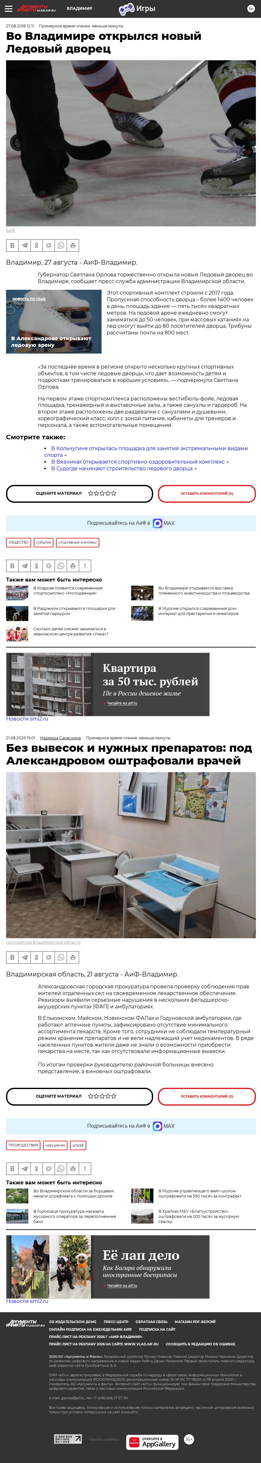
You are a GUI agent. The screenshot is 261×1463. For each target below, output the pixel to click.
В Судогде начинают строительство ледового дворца (122, 468)
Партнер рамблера (104, 1439)
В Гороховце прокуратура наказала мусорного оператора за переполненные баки (74, 1216)
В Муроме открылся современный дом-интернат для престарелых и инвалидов (198, 611)
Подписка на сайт (157, 1330)
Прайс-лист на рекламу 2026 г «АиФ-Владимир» (96, 1337)
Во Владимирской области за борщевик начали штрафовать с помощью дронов (73, 1193)
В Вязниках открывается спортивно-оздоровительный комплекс (138, 462)
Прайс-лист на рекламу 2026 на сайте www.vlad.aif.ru (104, 1344)
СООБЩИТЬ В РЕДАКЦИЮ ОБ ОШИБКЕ (200, 1344)
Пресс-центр (116, 1322)
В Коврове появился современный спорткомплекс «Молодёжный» (67, 591)
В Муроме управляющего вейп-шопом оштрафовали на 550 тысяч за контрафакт (200, 1193)
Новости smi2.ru (27, 719)
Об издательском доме (72, 1322)
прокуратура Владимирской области (43, 942)
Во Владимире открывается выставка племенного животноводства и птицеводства (204, 591)
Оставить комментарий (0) (207, 494)
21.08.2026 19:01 (20, 737)
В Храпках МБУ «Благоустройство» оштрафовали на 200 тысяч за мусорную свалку (199, 1216)
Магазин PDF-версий (195, 1322)
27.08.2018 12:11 (20, 26)
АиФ (10, 230)
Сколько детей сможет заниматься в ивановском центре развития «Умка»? (71, 631)
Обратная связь (151, 1322)
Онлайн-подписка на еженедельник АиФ (90, 1330)
